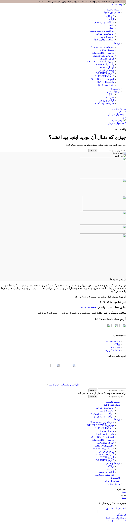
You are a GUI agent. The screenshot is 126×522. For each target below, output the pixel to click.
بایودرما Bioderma (105, 434)
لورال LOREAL (105, 442)
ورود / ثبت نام (113, 483)
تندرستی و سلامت (104, 103)
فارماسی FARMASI (103, 448)
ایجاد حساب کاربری (116, 508)
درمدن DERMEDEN (103, 440)
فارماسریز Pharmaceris (102, 422)
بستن (123, 492)
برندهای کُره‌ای (106, 451)
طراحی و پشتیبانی (70, 384)
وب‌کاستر (53, 384)
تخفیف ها (115, 347)
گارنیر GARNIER (105, 460)
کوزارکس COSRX (104, 454)
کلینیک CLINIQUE (104, 428)
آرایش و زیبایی (106, 100)
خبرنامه (110, 97)
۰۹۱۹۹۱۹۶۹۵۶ (88, 307)
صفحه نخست (113, 341)
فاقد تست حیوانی (105, 407)
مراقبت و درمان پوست (102, 413)
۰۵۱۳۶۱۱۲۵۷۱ (45, 1)
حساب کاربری (112, 350)
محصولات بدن (106, 410)
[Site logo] (119, 4)
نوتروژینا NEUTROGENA (100, 425)
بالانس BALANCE (104, 445)
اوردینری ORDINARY (102, 437)
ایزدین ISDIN (107, 457)
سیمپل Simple (107, 431)
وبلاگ (111, 94)
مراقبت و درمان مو (104, 416)
